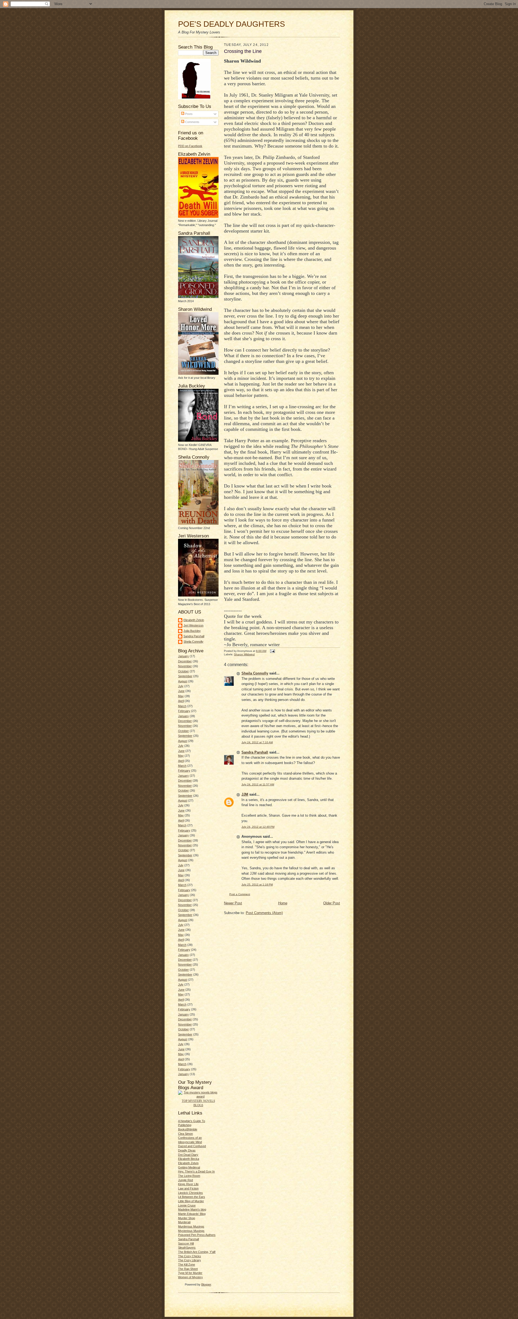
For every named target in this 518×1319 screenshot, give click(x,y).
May (181, 696)
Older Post (331, 903)
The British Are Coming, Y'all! (197, 1251)
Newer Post (233, 903)
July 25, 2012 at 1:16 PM (257, 884)
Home (282, 903)
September (185, 676)
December (185, 661)
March (182, 706)
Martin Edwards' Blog (192, 1213)
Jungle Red (185, 1180)
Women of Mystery (190, 1277)
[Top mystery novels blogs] (198, 1096)
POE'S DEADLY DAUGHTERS (231, 24)
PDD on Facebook (190, 146)
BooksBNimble (187, 1129)
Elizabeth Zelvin (193, 620)
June (181, 691)
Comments (191, 122)
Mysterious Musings (191, 1230)
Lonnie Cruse (187, 1205)
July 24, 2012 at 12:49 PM (257, 826)
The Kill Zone (186, 1264)
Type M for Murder (190, 1272)
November (185, 666)
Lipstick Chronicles (190, 1192)
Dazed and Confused (192, 1146)
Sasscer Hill (186, 1243)
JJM (244, 794)
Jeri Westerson (193, 625)
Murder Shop (186, 1218)
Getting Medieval (189, 1167)
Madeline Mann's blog (192, 1209)
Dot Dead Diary (188, 1154)
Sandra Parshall (193, 636)
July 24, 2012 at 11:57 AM (257, 784)
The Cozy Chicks (189, 1256)
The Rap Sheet (188, 1268)
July (180, 686)
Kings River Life (188, 1184)
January (183, 656)
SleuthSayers (187, 1247)
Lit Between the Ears (191, 1196)
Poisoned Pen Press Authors (197, 1234)
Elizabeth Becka (188, 1158)
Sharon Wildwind (244, 654)
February (184, 711)
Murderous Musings (191, 1226)
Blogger (206, 1284)
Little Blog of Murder (191, 1201)
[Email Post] (272, 650)
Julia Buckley (192, 630)
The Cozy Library (189, 1260)
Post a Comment (239, 894)
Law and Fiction (188, 1188)
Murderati (184, 1222)
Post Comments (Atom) (264, 913)
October (183, 671)
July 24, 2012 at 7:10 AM (257, 742)
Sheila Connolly (193, 641)
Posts (188, 113)
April (181, 701)
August (182, 681)
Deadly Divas (187, 1150)
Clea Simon (185, 1133)
